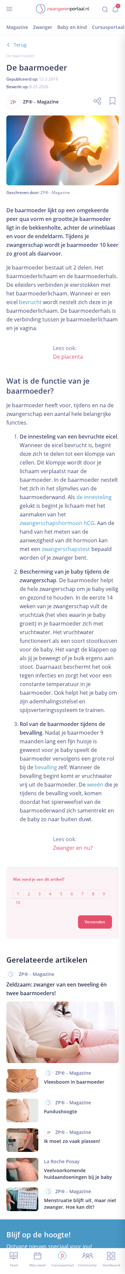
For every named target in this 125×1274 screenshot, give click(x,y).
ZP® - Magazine (55, 192)
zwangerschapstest (66, 549)
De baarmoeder (20, 56)
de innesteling (94, 497)
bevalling (46, 767)
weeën (95, 784)
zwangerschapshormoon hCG (57, 523)
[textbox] (62, 893)
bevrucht (30, 302)
